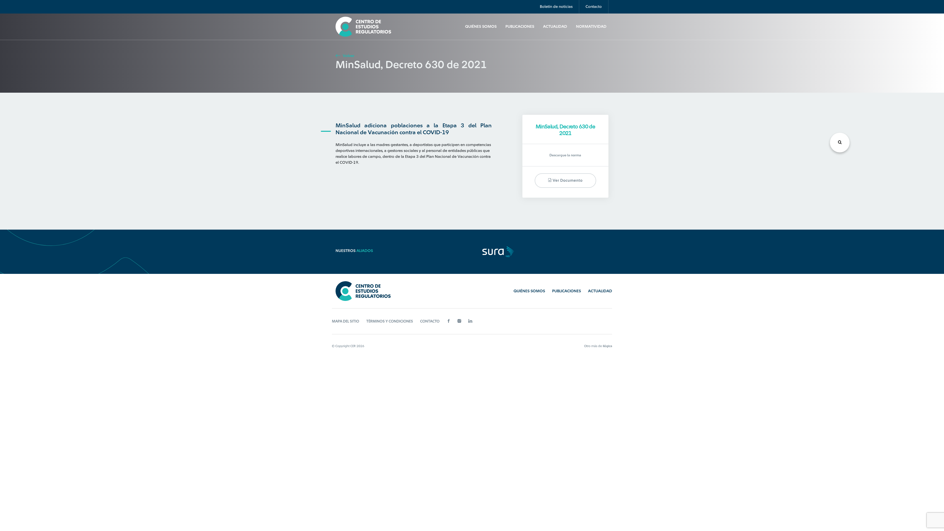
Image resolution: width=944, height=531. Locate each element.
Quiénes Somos (481, 27)
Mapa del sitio (345, 321)
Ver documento (567, 180)
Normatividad (591, 27)
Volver (348, 56)
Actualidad (555, 27)
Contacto (594, 7)
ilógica (607, 346)
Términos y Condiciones (389, 321)
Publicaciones (519, 27)
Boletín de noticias (556, 7)
